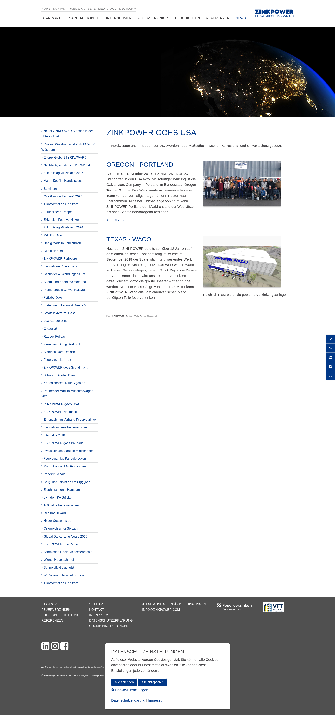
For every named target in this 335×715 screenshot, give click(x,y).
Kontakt (60, 8)
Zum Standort (117, 220)
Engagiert (50, 328)
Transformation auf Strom (61, 204)
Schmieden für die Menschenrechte (68, 552)
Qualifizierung (53, 250)
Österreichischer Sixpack (61, 528)
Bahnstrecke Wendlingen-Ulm (64, 274)
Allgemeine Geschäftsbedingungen (174, 604)
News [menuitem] (240, 18)
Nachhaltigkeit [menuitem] (84, 18)
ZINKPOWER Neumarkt (60, 411)
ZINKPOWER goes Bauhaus (63, 443)
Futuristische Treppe (58, 212)
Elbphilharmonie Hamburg (62, 489)
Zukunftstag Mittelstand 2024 (63, 227)
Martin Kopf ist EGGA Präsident (65, 466)
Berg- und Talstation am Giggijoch (67, 482)
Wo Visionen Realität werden (64, 575)
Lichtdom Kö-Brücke (58, 497)
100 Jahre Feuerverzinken (62, 505)
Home (45, 8)
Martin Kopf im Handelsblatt (63, 180)
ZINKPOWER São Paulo (61, 544)
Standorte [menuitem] (52, 18)
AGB (113, 8)
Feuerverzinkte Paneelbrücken (65, 458)
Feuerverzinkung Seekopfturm (64, 344)
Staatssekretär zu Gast (59, 313)
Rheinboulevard (55, 513)
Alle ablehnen (124, 682)
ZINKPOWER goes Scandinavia (66, 367)
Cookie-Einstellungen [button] (131, 690)
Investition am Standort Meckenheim (68, 450)
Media (103, 8)
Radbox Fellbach (55, 336)
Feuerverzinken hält (57, 359)
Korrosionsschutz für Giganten (64, 383)
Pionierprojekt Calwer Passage (65, 289)
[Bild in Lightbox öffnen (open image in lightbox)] (242, 185)
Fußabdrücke (53, 297)
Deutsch (126, 8)
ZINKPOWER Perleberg (60, 258)
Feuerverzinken (56, 609)
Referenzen (52, 620)
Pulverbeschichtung (60, 615)
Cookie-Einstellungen (109, 626)
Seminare (50, 188)
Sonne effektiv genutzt (59, 567)
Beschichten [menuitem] (187, 18)
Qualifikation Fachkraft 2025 (63, 196)
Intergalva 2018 (54, 435)
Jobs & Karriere (82, 8)
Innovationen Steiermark (60, 266)
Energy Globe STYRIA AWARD (65, 157)
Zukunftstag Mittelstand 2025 (63, 173)
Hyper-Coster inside (57, 520)
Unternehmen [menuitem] (118, 18)
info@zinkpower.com (161, 609)
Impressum (98, 615)
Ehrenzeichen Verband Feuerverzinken (71, 419)
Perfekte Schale (55, 474)
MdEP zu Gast (53, 235)
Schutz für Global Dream (60, 375)
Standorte (51, 604)
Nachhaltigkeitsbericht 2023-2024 (67, 165)
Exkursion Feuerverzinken (62, 219)
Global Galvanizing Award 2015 (65, 536)
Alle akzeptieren (152, 682)
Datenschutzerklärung (111, 620)
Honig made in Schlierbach (62, 243)
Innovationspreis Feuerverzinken (66, 427)
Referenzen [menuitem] (218, 18)
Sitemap (96, 604)
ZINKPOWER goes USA (61, 404)
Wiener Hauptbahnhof (59, 559)
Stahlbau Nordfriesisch (59, 352)
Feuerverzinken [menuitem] (153, 18)
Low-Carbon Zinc (55, 320)
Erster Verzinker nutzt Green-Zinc (66, 305)
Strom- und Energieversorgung (65, 281)
